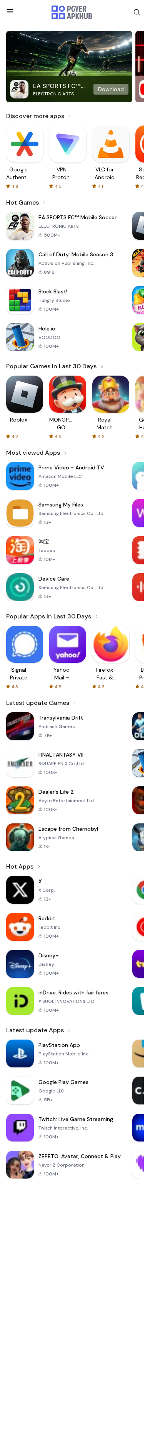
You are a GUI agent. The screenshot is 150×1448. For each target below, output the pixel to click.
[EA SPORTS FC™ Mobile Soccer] (69, 66)
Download (111, 89)
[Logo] (72, 12)
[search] (137, 12)
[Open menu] (10, 11)
